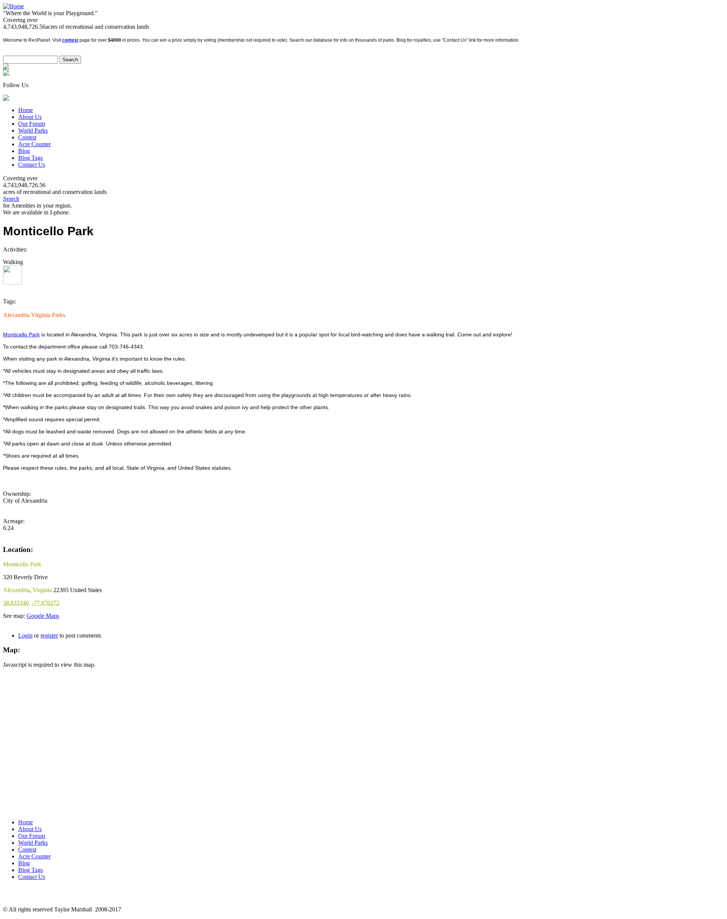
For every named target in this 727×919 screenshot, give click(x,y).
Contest (27, 137)
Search (11, 198)
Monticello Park (21, 334)
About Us (30, 117)
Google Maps (43, 616)
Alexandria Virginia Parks (34, 315)
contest (70, 40)
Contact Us (31, 164)
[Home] (13, 6)
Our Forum (31, 123)
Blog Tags (30, 158)
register (49, 635)
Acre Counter (34, 144)
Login (25, 635)
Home (25, 110)
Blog (24, 151)
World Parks (33, 130)
